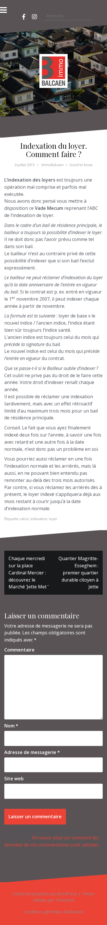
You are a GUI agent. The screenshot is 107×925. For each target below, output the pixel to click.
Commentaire (19, 650)
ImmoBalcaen (52, 164)
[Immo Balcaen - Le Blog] (53, 70)
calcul (24, 518)
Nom (11, 726)
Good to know (80, 164)
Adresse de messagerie (32, 752)
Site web (14, 778)
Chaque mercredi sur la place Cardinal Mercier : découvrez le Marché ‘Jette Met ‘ (29, 572)
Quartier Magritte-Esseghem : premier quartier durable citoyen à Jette (78, 572)
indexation (38, 518)
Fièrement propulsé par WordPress (45, 893)
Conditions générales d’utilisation (53, 911)
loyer (53, 518)
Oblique (40, 900)
